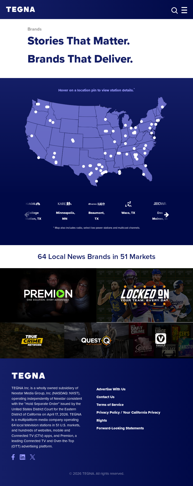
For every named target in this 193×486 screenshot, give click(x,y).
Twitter (33, 457)
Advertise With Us (110, 389)
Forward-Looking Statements (120, 428)
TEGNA (29, 376)
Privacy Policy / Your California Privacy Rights (128, 416)
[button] (184, 10)
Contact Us (105, 397)
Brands (35, 29)
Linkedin (24, 457)
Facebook (15, 457)
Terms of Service (110, 404)
